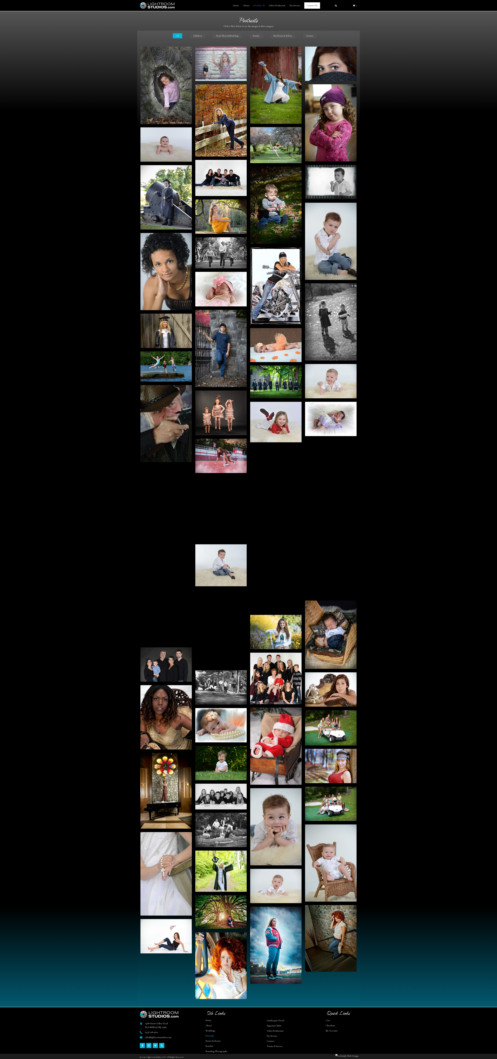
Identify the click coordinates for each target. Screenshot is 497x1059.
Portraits (210, 1035)
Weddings (210, 1030)
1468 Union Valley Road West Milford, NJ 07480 (156, 1025)
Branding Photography (216, 1051)
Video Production (275, 1030)
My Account (331, 1030)
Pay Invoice (272, 1035)
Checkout (330, 1025)
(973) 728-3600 (151, 1032)
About (209, 1025)
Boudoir (209, 1046)
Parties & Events (213, 1040)
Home (208, 1020)
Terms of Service (275, 1046)
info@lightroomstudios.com (158, 1037)
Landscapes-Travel (275, 1020)
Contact (270, 1041)
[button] (142, 1045)
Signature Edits (274, 1025)
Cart (328, 1020)
